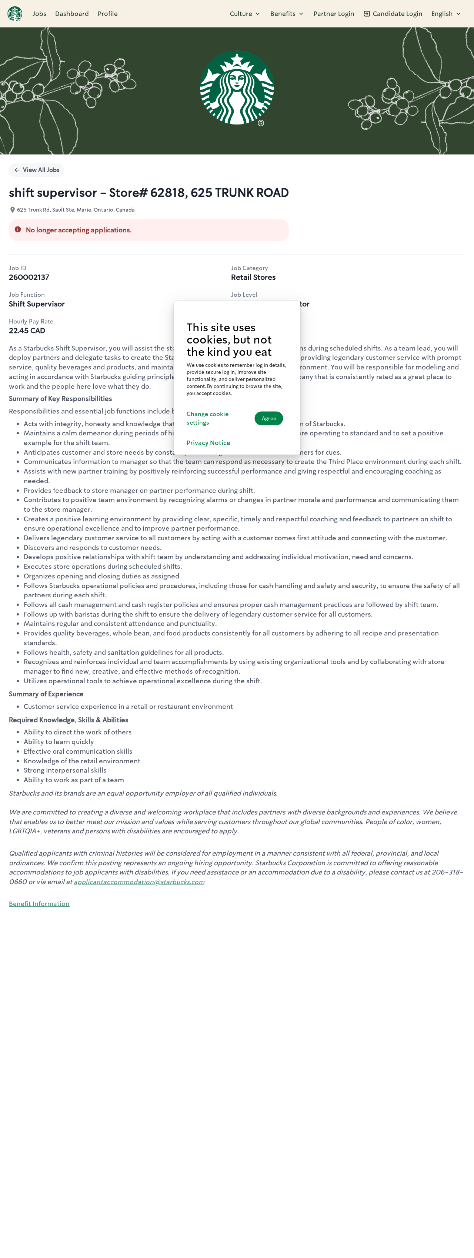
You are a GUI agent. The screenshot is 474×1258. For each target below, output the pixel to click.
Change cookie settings (207, 418)
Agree (269, 418)
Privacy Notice (208, 442)
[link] (14, 14)
